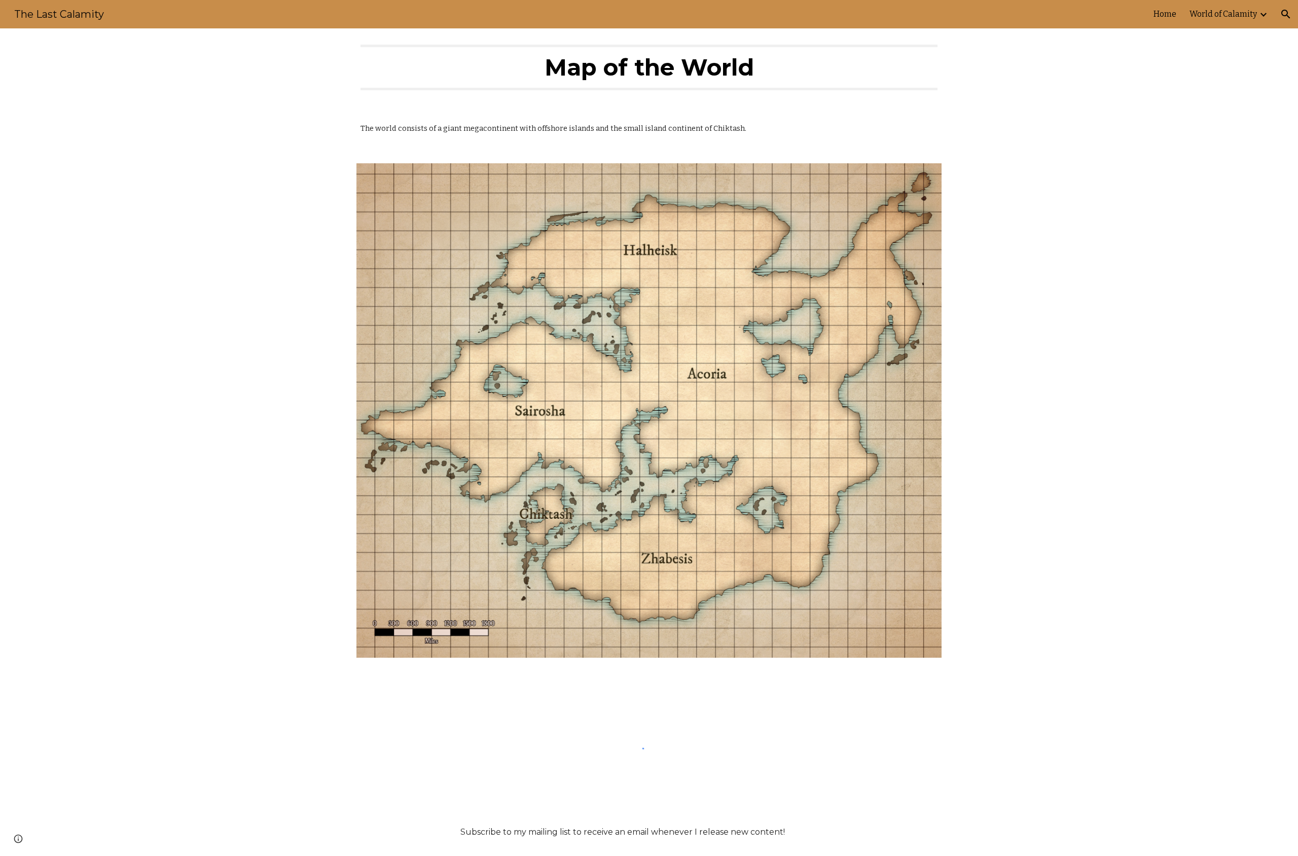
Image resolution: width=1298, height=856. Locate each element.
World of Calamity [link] (1223, 14)
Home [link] (1164, 14)
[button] (1286, 14)
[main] (649, 67)
